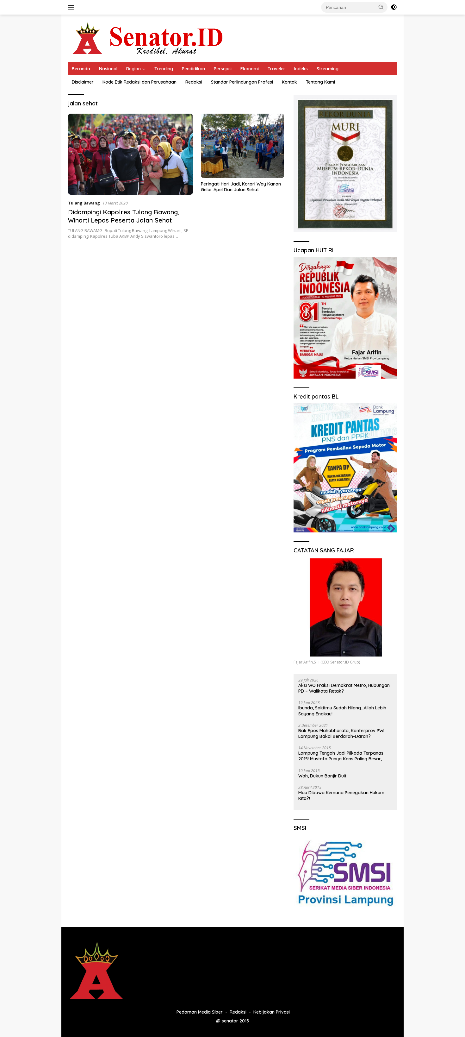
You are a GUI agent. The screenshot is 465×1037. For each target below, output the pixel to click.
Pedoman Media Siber (200, 1012)
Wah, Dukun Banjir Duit (322, 776)
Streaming (327, 69)
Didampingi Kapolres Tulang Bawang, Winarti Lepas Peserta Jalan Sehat (123, 216)
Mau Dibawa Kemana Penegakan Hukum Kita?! (341, 795)
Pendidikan (193, 69)
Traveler (276, 69)
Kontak (289, 82)
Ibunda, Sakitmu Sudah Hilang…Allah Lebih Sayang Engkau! (342, 710)
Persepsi (223, 69)
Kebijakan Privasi (271, 1012)
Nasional (108, 69)
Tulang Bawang (84, 203)
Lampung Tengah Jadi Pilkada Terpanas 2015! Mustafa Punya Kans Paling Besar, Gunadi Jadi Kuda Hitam (340, 756)
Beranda (81, 69)
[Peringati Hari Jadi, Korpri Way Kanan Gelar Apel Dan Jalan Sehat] (242, 146)
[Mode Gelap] (394, 7)
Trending (163, 69)
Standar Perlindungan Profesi (242, 82)
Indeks (301, 69)
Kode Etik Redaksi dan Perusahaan (139, 82)
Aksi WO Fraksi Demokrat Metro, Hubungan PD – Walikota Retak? (344, 688)
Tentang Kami (320, 82)
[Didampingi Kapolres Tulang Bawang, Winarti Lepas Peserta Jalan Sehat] (130, 154)
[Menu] (72, 7)
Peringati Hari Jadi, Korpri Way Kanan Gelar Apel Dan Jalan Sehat (241, 186)
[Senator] (149, 38)
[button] (381, 7)
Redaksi (193, 82)
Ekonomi (249, 69)
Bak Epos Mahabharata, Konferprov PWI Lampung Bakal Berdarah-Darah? (341, 733)
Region (133, 69)
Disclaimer (83, 82)
